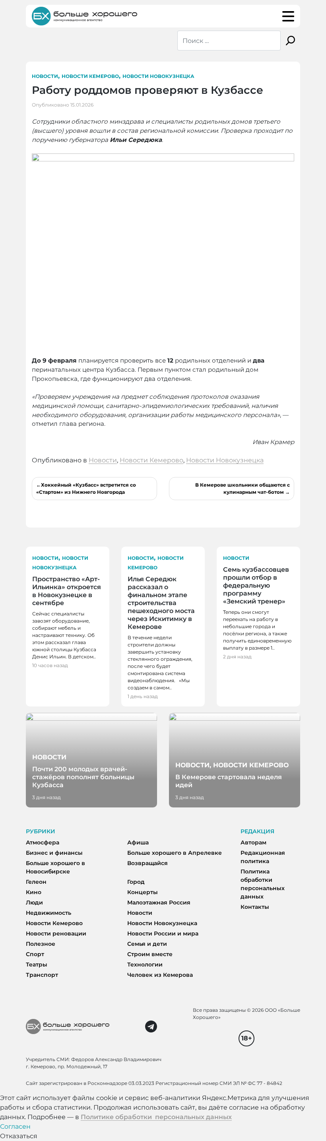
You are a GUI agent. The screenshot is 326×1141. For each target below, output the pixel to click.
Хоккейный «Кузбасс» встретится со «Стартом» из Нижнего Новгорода (86, 488)
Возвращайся (147, 863)
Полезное (40, 943)
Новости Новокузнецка (158, 76)
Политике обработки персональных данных (156, 1117)
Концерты (142, 892)
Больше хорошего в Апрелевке (174, 852)
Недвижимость (48, 912)
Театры (36, 964)
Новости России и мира (162, 933)
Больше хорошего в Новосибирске (55, 867)
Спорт (35, 954)
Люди (34, 902)
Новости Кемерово (90, 76)
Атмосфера (42, 842)
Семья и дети (147, 943)
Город (136, 881)
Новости (45, 76)
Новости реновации (56, 933)
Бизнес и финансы (54, 852)
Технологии (145, 964)
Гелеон (36, 881)
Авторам (253, 842)
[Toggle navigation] (288, 16)
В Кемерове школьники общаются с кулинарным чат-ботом (242, 488)
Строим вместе (150, 954)
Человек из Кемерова (160, 974)
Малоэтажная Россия (158, 902)
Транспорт (42, 974)
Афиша (138, 842)
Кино (33, 892)
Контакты (255, 906)
